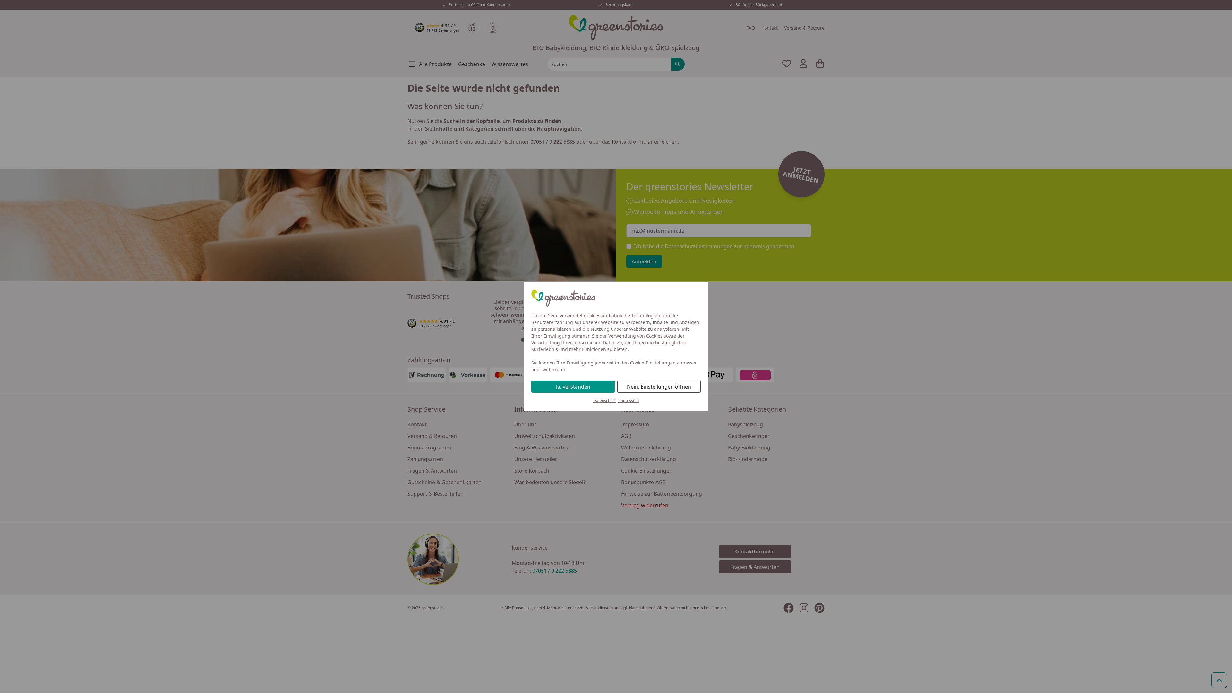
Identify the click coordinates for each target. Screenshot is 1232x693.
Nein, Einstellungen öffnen (659, 386)
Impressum (628, 400)
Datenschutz (604, 400)
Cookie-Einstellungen (653, 363)
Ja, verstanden (573, 386)
